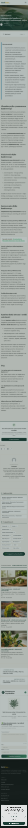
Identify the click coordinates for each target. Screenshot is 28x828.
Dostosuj (15, 816)
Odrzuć (14, 819)
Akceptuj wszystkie (14, 823)
